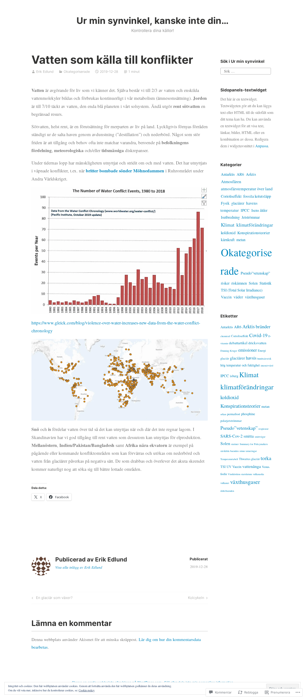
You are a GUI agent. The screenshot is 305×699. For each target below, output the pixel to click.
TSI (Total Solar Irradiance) (241, 290)
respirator (264, 428)
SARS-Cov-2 (231, 436)
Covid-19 (258, 335)
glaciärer (237, 203)
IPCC (245, 210)
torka (266, 458)
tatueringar (251, 451)
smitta (249, 436)
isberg (234, 376)
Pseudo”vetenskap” (255, 273)
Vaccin (226, 297)
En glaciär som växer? (51, 598)
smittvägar (260, 436)
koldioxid (228, 232)
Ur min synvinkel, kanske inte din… (152, 20)
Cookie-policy (87, 690)
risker (225, 283)
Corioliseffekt (231, 196)
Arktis (251, 174)
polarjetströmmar (231, 420)
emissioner (247, 350)
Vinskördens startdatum (240, 474)
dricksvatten (257, 342)
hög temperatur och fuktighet (240, 365)
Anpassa (261, 145)
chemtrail (225, 336)
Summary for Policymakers (254, 444)
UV (229, 466)
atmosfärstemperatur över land (247, 188)
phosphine (248, 414)
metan (240, 239)
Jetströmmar (251, 217)
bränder (263, 326)
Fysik (225, 203)
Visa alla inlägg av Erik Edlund (78, 567)
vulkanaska (258, 474)
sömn (242, 451)
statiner (235, 444)
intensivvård (267, 365)
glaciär (224, 358)
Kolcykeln (196, 598)
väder (238, 297)
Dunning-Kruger (228, 350)
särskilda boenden (229, 451)
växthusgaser (255, 297)
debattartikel (238, 342)
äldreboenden (227, 490)
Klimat (227, 225)
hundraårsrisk (264, 358)
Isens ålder (259, 210)
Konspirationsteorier (253, 232)
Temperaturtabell (229, 459)
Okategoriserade (77, 71)
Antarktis (228, 174)
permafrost (233, 414)
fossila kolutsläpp (257, 196)
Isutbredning (230, 217)
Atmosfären (231, 181)
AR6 (240, 174)
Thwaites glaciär (249, 459)
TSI (223, 466)
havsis (251, 358)
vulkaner (224, 483)
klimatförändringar (254, 225)
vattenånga (251, 466)
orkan (223, 414)
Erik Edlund (45, 71)
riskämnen (239, 283)
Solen (253, 283)
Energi (262, 350)
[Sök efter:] (245, 70)
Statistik (265, 283)
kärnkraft (227, 239)
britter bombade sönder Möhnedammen (125, 170)
